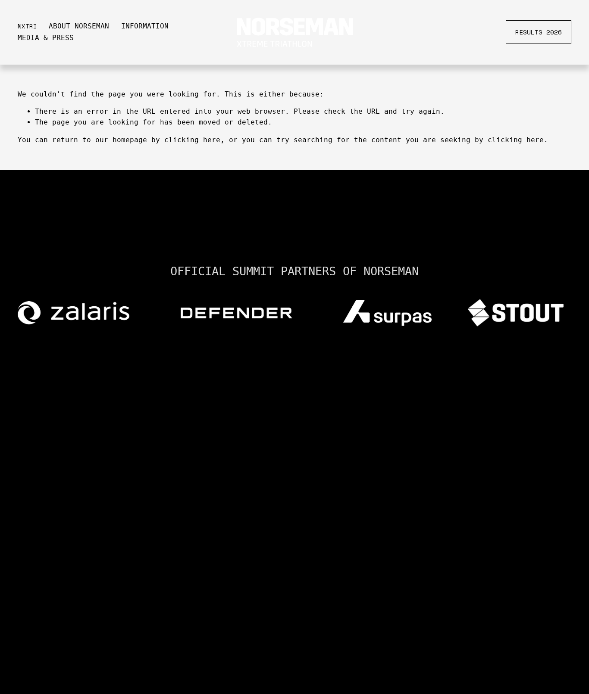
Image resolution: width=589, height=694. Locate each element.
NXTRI (27, 26)
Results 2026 (538, 32)
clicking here (192, 140)
